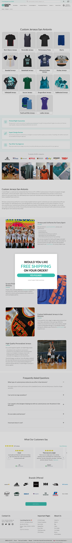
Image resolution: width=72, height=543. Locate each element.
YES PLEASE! (36, 275)
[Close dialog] (56, 254)
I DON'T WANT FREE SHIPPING (36, 280)
